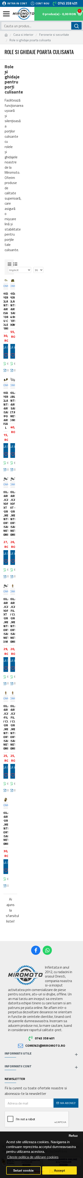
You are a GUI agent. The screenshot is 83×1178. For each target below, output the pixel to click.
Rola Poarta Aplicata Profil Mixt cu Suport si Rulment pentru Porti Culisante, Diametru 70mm (12, 513)
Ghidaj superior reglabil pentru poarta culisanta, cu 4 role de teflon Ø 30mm (12, 309)
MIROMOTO (12, 286)
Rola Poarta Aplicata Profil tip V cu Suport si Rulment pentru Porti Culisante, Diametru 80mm (12, 727)
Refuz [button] (73, 1135)
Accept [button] (59, 1170)
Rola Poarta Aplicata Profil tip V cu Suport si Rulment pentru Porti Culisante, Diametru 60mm (12, 620)
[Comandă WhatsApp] (5, 363)
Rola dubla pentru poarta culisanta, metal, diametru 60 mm (12, 406)
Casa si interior (23, 35)
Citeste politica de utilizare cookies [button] (33, 1157)
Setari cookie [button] (23, 1170)
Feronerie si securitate (54, 35)
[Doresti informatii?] (5, 370)
